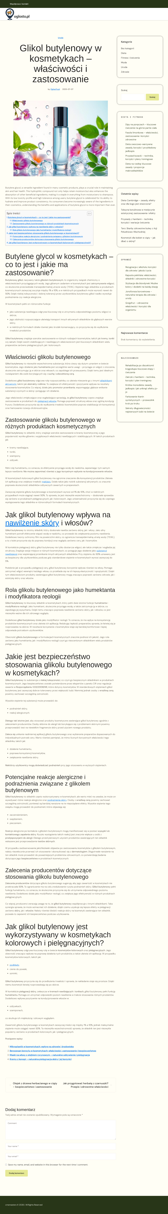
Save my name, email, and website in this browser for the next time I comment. (48, 1164)
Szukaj (124, 90)
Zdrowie (125, 71)
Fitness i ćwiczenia (130, 57)
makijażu (46, 481)
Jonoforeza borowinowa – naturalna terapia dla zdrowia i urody (140, 295)
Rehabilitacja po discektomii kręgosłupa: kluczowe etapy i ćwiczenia (139, 369)
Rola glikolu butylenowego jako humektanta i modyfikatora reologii (42, 230)
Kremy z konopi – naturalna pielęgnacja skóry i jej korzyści (41, 1059)
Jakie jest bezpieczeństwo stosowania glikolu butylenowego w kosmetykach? (44, 233)
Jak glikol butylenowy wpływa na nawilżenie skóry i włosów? (35, 226)
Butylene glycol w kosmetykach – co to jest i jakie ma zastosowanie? (39, 217)
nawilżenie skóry (32, 523)
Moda (124, 62)
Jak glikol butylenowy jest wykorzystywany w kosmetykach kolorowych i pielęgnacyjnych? (50, 242)
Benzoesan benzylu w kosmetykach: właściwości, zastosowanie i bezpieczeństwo (53, 1050)
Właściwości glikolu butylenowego (27, 220)
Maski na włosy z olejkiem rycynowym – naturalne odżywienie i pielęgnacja (50, 1055)
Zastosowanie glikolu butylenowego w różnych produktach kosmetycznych (46, 223)
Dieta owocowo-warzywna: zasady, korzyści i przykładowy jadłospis (140, 148)
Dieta (123, 53)
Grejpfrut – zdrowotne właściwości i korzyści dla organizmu (138, 306)
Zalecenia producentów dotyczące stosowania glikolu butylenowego (43, 239)
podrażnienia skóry (57, 800)
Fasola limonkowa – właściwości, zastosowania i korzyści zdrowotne (141, 136)
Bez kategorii (127, 48)
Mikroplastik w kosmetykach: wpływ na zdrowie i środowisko (42, 1046)
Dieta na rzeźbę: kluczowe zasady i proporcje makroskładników (138, 167)
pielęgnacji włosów (47, 401)
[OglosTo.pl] (17, 14)
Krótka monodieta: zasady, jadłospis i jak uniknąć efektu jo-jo (141, 388)
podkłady (14, 965)
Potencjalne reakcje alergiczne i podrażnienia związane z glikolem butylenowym (48, 236)
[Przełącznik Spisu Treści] (88, 214)
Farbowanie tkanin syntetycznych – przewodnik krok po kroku (139, 400)
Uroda (60, 37)
